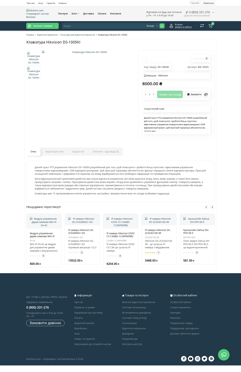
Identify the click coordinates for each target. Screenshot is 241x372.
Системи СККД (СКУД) (134, 317)
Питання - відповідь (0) (106, 151)
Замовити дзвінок (45, 322)
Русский (195, 3)
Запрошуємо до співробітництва (92, 344)
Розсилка (175, 317)
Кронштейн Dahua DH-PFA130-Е (196, 231)
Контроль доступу (132, 344)
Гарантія (50, 3)
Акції (40, 3)
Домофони (128, 333)
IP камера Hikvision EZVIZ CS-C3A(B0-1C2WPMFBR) (120, 235)
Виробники (80, 328)
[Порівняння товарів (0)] (202, 26)
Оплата (102, 13)
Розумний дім (129, 338)
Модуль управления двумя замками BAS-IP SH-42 (42, 236)
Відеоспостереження (134, 328)
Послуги (63, 13)
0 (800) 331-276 (199, 12)
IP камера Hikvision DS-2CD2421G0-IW (158, 231)
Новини (63, 3)
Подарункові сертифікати (184, 328)
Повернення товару (181, 323)
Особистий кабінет (180, 302)
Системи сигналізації (134, 307)
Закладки (175, 312)
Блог (75, 13)
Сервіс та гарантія (84, 338)
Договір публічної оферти (184, 333)
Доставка (88, 13)
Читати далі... (150, 130)
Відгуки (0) (78, 151)
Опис (33, 151)
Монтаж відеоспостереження (138, 302)
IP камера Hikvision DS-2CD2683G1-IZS (81, 231)
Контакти (115, 13)
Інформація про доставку (88, 312)
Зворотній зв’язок (84, 323)
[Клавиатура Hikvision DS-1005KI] (88, 52)
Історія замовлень (180, 307)
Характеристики (54, 151)
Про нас (31, 3)
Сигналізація (129, 323)
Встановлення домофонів (136, 312)
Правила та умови (84, 307)
